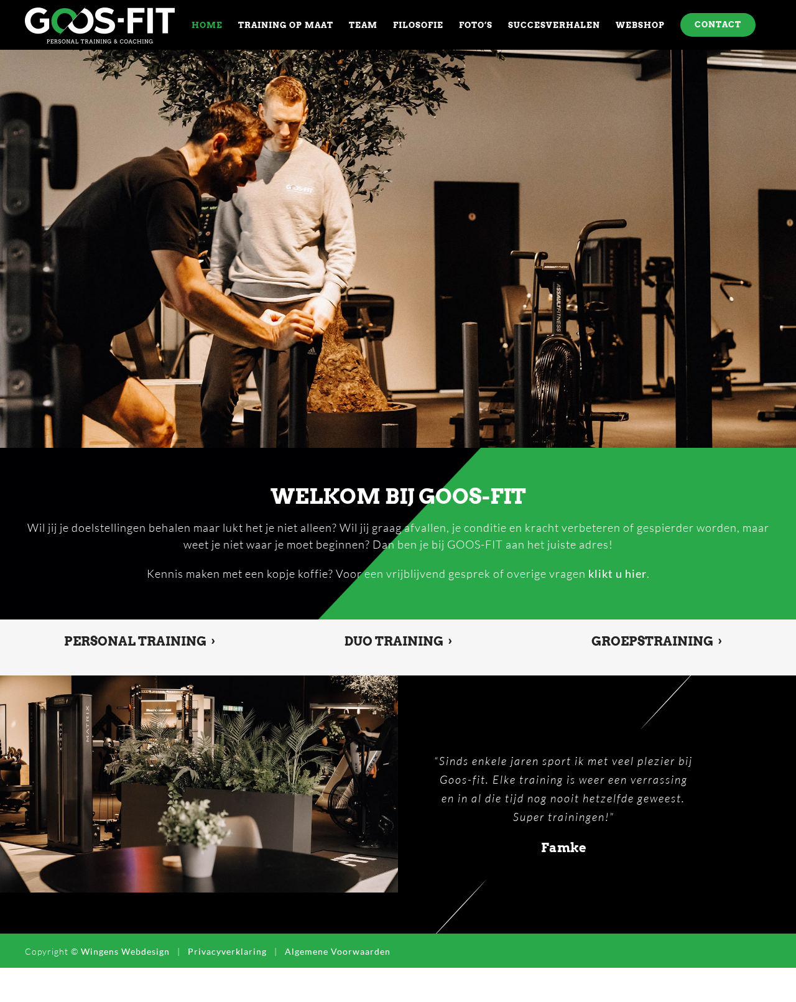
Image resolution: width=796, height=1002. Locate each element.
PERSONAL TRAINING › (139, 641)
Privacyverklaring (227, 988)
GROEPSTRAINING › (656, 641)
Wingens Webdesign (125, 988)
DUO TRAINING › (398, 641)
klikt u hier (617, 573)
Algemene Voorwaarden (338, 988)
